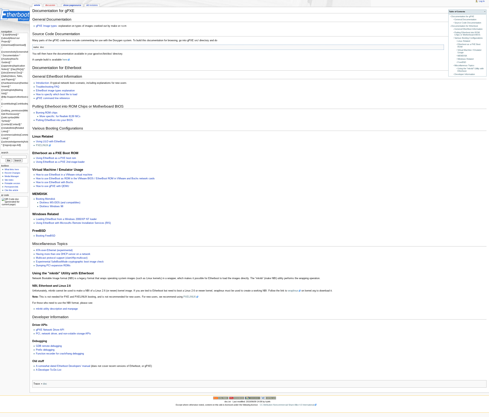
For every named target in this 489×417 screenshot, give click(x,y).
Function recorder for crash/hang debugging (60, 353)
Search (4, 152)
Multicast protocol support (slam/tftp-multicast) (61, 258)
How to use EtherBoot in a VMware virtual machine (64, 174)
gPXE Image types (46, 26)
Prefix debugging (45, 350)
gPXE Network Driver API (50, 329)
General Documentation (465, 19)
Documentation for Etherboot (464, 26)
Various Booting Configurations (468, 38)
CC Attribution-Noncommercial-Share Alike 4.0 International (287, 405)
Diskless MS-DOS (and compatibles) (60, 202)
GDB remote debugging (49, 346)
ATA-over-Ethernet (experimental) (54, 250)
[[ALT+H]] (15, 15)
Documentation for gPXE (462, 16)
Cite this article (11, 190)
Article (37, 5)
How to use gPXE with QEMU (52, 186)
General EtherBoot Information (468, 29)
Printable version (12, 183)
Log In (482, 1)
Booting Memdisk (45, 199)
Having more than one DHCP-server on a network (63, 254)
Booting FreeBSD (45, 235)
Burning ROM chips (46, 112)
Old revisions (92, 5)
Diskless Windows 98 (51, 206)
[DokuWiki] (252, 398)
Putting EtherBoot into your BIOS (54, 120)
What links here (12, 169)
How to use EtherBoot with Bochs (54, 182)
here (64, 59)
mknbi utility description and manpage (57, 309)
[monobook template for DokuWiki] (236, 398)
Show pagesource (72, 5)
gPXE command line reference (53, 98)
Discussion (50, 5)
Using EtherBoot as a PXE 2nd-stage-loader (60, 162)
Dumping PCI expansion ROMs (53, 265)
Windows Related (465, 59)
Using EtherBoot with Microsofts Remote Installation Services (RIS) (73, 223)
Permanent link (11, 187)
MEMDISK (462, 56)
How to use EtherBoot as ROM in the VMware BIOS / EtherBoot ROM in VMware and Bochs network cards (95, 178)
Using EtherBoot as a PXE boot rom (56, 158)
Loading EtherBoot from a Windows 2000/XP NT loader (66, 219)
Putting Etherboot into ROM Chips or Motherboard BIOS (467, 33)
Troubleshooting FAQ (47, 86)
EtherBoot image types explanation (55, 90)
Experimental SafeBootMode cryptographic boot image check (70, 261)
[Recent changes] (220, 398)
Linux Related (463, 41)
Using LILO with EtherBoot (50, 141)
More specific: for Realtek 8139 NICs (60, 116)
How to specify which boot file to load (56, 94)
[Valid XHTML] (268, 398)
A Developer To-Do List (48, 370)
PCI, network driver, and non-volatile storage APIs (63, 333)
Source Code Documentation (467, 23)
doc (45, 383)
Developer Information (464, 74)
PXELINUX (42, 145)
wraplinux (293, 290)
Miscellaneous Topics (464, 65)
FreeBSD (461, 62)
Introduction (42, 83)
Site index (9, 180)
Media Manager (12, 176)
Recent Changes (12, 173)
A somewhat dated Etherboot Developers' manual (63, 366)
